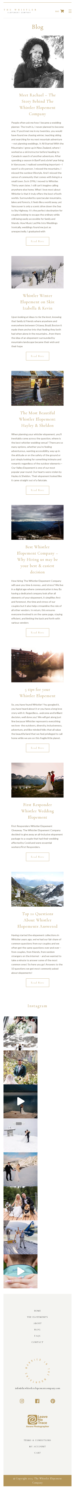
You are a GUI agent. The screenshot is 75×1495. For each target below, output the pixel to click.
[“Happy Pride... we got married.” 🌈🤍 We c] (20, 1033)
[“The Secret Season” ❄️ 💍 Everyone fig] (20, 1169)
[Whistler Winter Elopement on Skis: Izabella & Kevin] (37, 272)
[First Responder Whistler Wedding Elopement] (37, 780)
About (37, 1323)
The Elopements (37, 1317)
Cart (37, 1453)
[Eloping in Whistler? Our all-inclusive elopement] (20, 1101)
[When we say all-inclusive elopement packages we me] (20, 1237)
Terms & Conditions (37, 1440)
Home (37, 1311)
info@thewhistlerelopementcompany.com (37, 1388)
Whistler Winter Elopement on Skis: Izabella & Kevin (37, 302)
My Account (37, 1446)
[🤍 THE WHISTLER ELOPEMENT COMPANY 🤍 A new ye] (20, 1135)
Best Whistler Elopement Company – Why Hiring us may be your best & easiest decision (37, 559)
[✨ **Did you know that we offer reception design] (20, 1067)
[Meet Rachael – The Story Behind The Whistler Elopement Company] (37, 62)
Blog (37, 1329)
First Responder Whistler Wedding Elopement (37, 811)
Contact (37, 1342)
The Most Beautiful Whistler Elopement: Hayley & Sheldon (37, 419)
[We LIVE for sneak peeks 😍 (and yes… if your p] (20, 1203)
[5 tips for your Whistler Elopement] (37, 664)
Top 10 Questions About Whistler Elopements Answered (37, 920)
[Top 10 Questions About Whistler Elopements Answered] (37, 889)
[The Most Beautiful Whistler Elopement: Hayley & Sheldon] (37, 388)
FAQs (37, 1336)
